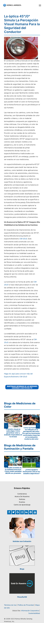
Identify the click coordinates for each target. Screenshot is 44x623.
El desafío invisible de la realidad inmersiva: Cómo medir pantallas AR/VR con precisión (13, 470)
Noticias (22, 499)
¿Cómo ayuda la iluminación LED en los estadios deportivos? (31, 471)
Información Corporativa (30, 610)
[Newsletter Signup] (22, 387)
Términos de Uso (10, 605)
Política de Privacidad (26, 605)
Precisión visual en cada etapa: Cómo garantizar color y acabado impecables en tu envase (13, 433)
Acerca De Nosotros (22, 496)
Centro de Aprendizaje (22, 505)
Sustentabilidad (34, 613)
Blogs (22, 569)
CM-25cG (23, 239)
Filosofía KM (22, 597)
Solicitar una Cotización (22, 541)
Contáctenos (22, 494)
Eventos (22, 502)
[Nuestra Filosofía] (22, 583)
